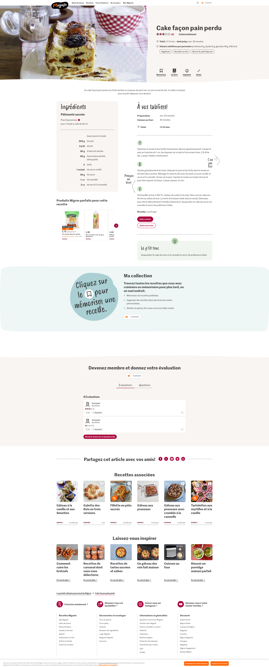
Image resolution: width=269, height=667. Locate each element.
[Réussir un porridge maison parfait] (201, 563)
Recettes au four (181, 51)
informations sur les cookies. (108, 665)
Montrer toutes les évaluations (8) (100, 436)
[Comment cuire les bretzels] (67, 563)
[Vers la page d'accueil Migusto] (60, 3)
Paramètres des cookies (149, 645)
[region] (134, 663)
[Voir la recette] (67, 503)
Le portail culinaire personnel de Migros (74, 593)
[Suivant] (116, 226)
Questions (144, 385)
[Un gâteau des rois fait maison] (148, 563)
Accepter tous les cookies (220, 663)
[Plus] (182, 412)
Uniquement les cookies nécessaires (196, 663)
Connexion (208, 3)
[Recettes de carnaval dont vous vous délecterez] (94, 563)
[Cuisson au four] (175, 563)
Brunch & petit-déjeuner (202, 51)
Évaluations (125, 385)
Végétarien (165, 51)
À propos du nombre (78, 120)
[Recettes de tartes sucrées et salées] (121, 563)
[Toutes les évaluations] (163, 34)
